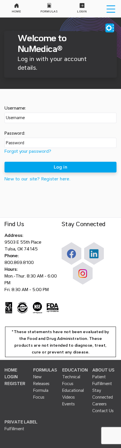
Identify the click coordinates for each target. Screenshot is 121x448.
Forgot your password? (28, 151)
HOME (11, 370)
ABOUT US (103, 370)
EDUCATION (75, 370)
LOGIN (11, 376)
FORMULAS (45, 370)
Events (68, 404)
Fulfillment (14, 428)
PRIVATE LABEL (21, 422)
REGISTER (15, 383)
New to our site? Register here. (37, 179)
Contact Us (103, 410)
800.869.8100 (19, 262)
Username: (15, 108)
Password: (15, 133)
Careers (99, 404)
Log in (60, 167)
